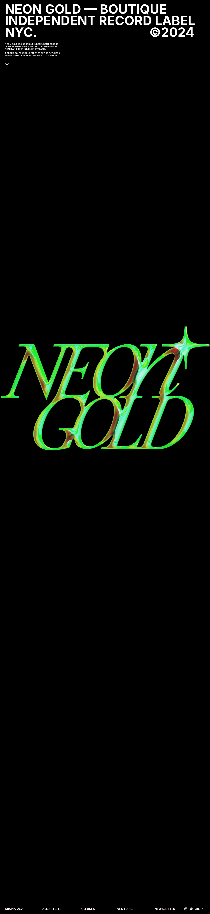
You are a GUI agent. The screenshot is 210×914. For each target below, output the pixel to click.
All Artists (52, 908)
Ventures (125, 908)
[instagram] (185, 908)
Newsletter (165, 908)
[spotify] (191, 908)
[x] (202, 908)
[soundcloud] (197, 908)
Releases (87, 908)
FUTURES (54, 53)
